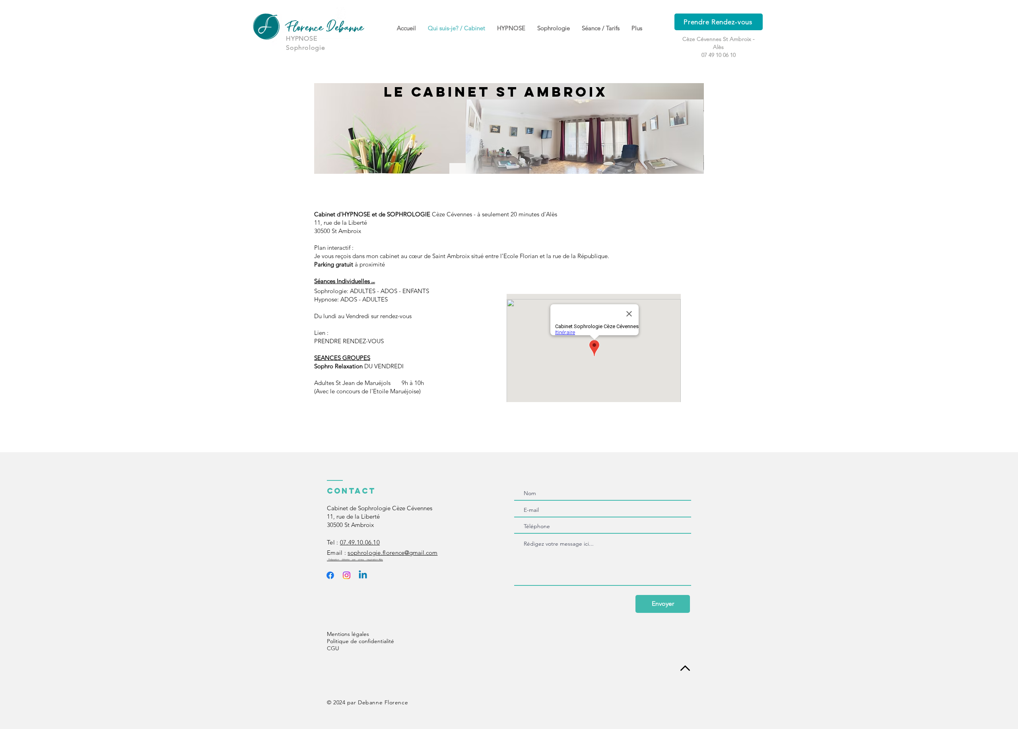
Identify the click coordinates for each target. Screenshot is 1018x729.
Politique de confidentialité (360, 641)
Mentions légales (348, 634)
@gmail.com (392, 552)
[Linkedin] (363, 575)
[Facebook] (330, 575)
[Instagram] (347, 575)
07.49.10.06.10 (360, 542)
